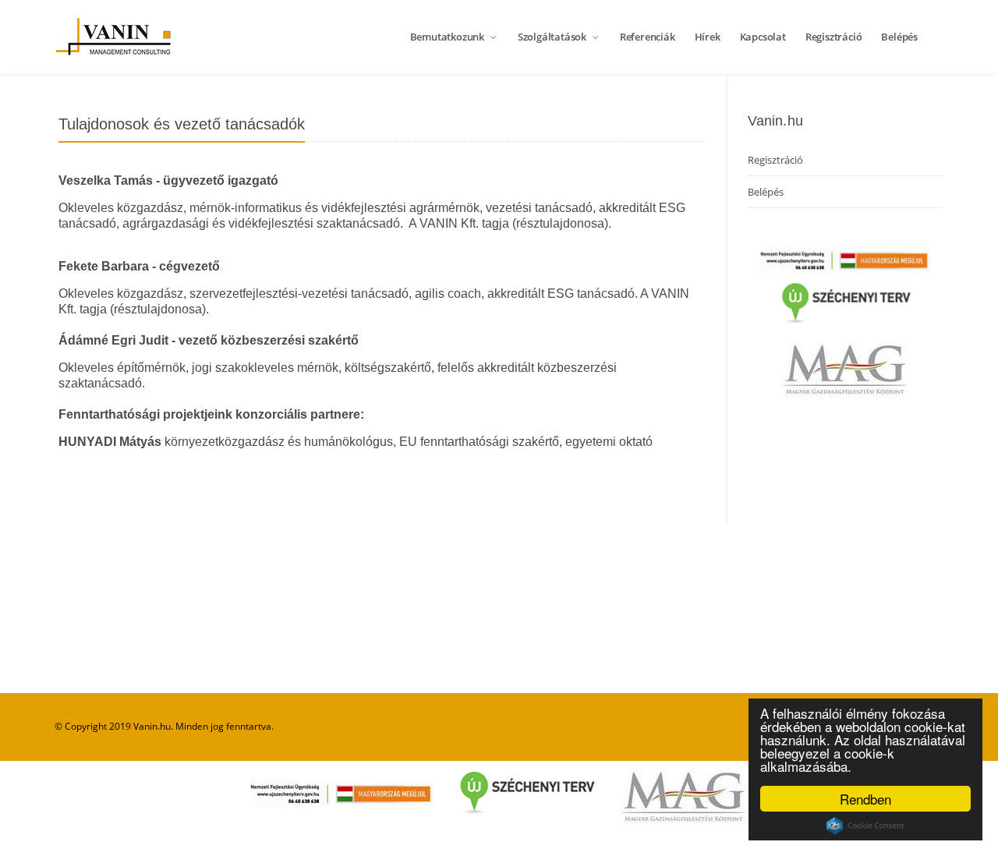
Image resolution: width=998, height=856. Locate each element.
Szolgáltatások (553, 37)
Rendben (865, 798)
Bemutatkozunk (448, 37)
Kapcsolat (763, 37)
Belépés (899, 37)
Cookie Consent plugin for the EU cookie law (865, 825)
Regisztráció (833, 37)
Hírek (707, 37)
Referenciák (647, 37)
